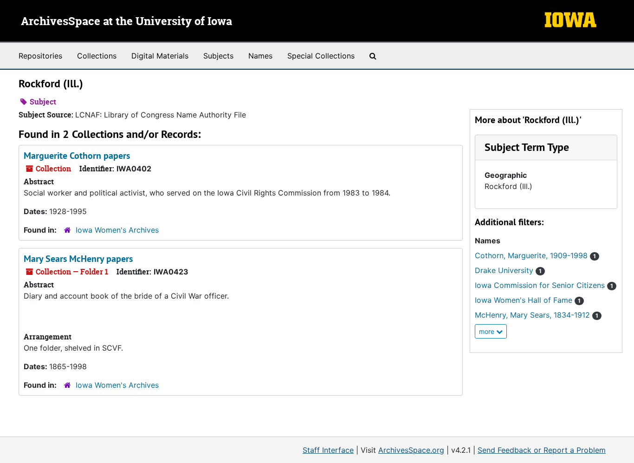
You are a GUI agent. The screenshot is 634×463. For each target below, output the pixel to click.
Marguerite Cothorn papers (77, 156)
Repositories (40, 55)
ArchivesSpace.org (411, 450)
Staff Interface (328, 450)
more (487, 331)
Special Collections (321, 55)
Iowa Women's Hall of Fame (528, 300)
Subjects (218, 55)
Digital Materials (159, 55)
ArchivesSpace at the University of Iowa (126, 22)
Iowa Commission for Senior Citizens (544, 285)
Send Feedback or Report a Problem (542, 450)
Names (260, 55)
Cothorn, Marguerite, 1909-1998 (535, 255)
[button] (527, 147)
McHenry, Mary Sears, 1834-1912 (536, 315)
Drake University (508, 270)
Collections (96, 55)
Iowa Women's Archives (117, 230)
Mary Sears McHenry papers (78, 259)
